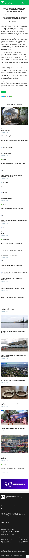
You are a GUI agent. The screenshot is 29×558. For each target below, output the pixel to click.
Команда (17, 505)
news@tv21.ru (22, 542)
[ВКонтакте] (4, 96)
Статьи (16, 508)
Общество (4, 92)
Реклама (3, 508)
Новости (3, 502)
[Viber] (9, 96)
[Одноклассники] (5, 96)
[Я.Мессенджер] (2, 96)
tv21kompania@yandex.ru (6, 542)
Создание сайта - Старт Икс (18, 555)
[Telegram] (7, 96)
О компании (4, 505)
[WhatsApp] (11, 96)
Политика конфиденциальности (6, 555)
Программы (17, 502)
